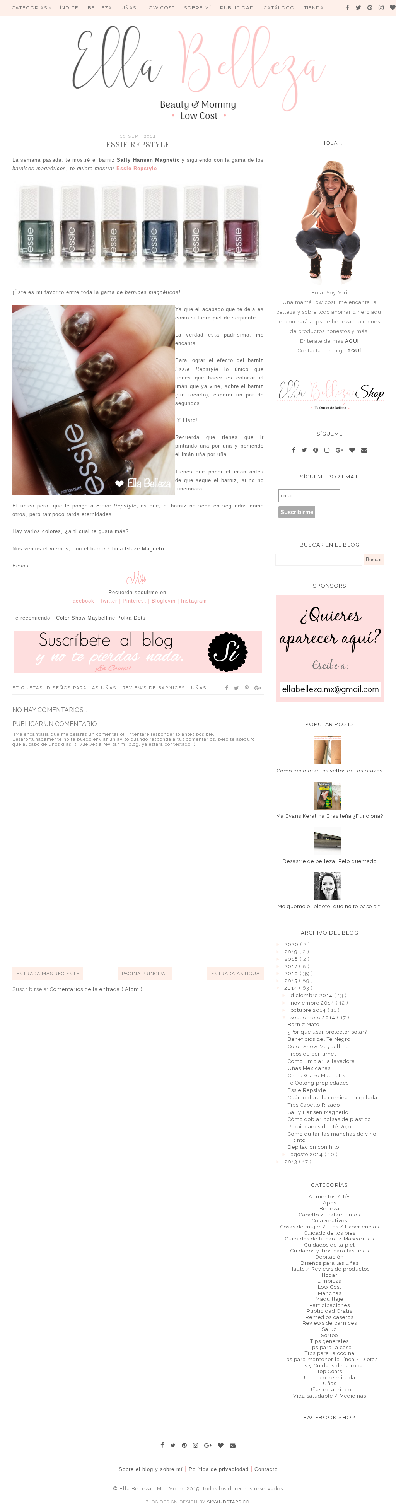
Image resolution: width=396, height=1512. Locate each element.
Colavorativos (329, 1220)
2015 (292, 981)
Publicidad (237, 7)
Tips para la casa (329, 1347)
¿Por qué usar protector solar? (327, 1032)
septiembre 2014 (313, 1017)
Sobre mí (197, 7)
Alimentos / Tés (330, 1196)
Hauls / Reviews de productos (330, 1269)
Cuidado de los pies (329, 1233)
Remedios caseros (329, 1317)
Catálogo (279, 7)
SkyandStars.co (228, 1502)
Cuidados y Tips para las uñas (329, 1251)
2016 (292, 973)
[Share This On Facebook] (227, 688)
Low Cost (160, 7)
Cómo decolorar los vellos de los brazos (329, 771)
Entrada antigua (235, 973)
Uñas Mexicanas (309, 1068)
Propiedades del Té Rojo (319, 1126)
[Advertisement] (153, 938)
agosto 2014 (307, 1154)
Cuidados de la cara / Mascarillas (329, 1239)
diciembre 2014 (312, 995)
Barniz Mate (303, 1024)
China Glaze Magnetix (137, 549)
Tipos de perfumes (312, 1054)
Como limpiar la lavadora (321, 1061)
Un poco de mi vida (329, 1377)
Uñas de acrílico (329, 1389)
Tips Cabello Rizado (314, 1105)
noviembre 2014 (313, 1003)
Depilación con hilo (313, 1147)
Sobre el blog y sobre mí (151, 1469)
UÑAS (128, 7)
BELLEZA (100, 7)
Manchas (329, 1293)
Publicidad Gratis (329, 1311)
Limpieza (329, 1281)
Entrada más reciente (47, 973)
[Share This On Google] (258, 688)
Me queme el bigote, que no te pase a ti (330, 906)
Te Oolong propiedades (318, 1083)
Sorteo (329, 1335)
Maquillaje (329, 1299)
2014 (291, 988)
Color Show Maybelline (318, 1046)
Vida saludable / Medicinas (329, 1396)
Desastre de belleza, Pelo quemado (330, 861)
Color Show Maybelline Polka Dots (101, 618)
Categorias (30, 7)
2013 (292, 1162)
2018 (292, 959)
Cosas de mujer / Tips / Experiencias (329, 1227)
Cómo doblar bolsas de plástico (329, 1119)
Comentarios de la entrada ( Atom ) (96, 989)
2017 (292, 966)
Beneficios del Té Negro (319, 1039)
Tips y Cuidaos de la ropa (330, 1365)
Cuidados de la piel (329, 1245)
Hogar (330, 1275)
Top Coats (329, 1371)
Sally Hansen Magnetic (148, 160)
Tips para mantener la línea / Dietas (330, 1359)
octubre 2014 (309, 1010)
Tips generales (329, 1341)
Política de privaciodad (219, 1469)
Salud (329, 1329)
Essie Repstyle (307, 1090)
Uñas (199, 687)
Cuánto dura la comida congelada (332, 1097)
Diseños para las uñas (82, 687)
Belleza (329, 1208)
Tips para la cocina (330, 1353)
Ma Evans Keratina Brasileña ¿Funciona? (329, 816)
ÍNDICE (69, 7)
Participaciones (329, 1305)
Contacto (266, 1469)
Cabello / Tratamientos (329, 1215)
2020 (292, 944)
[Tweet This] (237, 688)
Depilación (329, 1257)
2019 (292, 952)
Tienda (314, 7)
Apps (329, 1203)
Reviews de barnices (154, 687)
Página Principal (145, 973)
